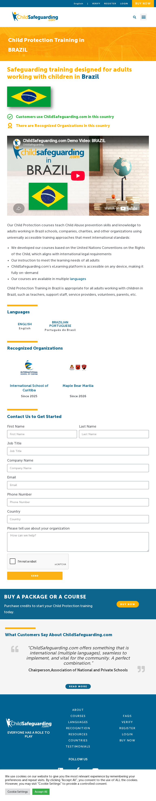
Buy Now (127, 740)
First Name (16, 426)
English (78, 3)
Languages (78, 722)
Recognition (78, 728)
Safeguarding (137, 220)
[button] (143, 17)
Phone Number (19, 494)
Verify (96, 3)
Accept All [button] (41, 791)
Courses (78, 716)
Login (127, 734)
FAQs (127, 716)
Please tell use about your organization (38, 528)
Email (11, 477)
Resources (78, 734)
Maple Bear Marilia (78, 386)
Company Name (20, 460)
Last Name (87, 426)
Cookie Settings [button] (18, 791)
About (78, 710)
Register (110, 3)
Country (13, 511)
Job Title (14, 443)
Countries (78, 740)
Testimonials (78, 746)
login (124, 3)
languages (78, 279)
